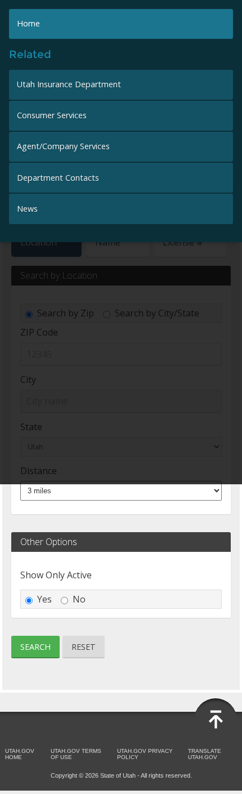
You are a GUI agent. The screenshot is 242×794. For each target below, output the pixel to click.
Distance (38, 471)
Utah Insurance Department (69, 84)
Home (28, 23)
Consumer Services (52, 115)
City (28, 379)
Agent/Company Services (63, 146)
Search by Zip (65, 313)
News (27, 208)
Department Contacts (58, 177)
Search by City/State (157, 313)
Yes (44, 599)
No (79, 599)
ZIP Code (39, 332)
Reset (83, 646)
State (31, 427)
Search (35, 646)
